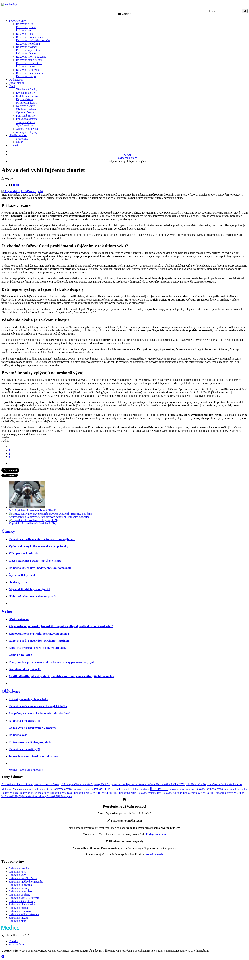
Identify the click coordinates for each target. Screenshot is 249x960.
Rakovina (159, 788)
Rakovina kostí (24, 30)
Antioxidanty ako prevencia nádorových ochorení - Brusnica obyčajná (49, 516)
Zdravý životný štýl (27, 132)
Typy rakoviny (17, 20)
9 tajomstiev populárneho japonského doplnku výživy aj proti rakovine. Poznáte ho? (61, 626)
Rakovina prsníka (26, 27)
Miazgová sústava (26, 102)
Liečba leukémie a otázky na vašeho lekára (35, 560)
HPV (182, 784)
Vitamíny (239, 792)
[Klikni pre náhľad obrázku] (22, 191)
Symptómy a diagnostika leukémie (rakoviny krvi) (39, 713)
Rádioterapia (190, 792)
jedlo (188, 784)
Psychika (133, 788)
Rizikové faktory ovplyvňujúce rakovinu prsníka (39, 633)
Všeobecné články (26, 89)
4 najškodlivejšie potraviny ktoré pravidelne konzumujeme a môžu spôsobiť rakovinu (61, 676)
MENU (126, 14)
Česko (19, 141)
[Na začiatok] (2, 956)
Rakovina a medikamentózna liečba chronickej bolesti (42, 539)
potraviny (79, 789)
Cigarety (96, 784)
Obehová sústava (26, 109)
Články (13, 86)
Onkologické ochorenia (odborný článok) (32, 510)
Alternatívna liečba (27, 128)
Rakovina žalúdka (172, 792)
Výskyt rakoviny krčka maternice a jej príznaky (38, 546)
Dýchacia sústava (26, 92)
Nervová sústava (25, 105)
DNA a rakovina (19, 619)
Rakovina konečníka (28, 43)
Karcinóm (197, 784)
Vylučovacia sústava (27, 125)
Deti (104, 784)
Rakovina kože (24, 33)
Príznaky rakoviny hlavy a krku (28, 699)
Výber (7, 611)
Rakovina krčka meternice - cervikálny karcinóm (39, 640)
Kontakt (13, 145)
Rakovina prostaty (26, 46)
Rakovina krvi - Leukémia (31, 56)
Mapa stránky (16, 944)
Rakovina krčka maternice (31, 73)
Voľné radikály (10, 796)
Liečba (237, 784)
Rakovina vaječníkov (28, 50)
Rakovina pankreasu (28, 69)
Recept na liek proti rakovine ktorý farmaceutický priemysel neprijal (51, 662)
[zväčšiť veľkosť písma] (17, 185)
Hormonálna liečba (167, 784)
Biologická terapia (63, 784)
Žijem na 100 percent (22, 575)
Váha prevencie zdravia (23, 553)
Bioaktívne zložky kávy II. (25, 669)
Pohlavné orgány (26, 115)
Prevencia (101, 789)
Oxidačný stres (18, 582)
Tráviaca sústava (25, 122)
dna (123, 784)
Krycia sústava (24, 99)
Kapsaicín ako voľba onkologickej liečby (32, 523)
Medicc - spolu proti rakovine (26, 769)
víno (35, 796)
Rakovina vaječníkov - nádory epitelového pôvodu (40, 567)
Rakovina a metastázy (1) (24, 720)
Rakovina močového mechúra (33, 40)
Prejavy (89, 788)
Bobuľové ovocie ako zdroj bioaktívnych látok (37, 647)
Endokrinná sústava (27, 96)
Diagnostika (114, 784)
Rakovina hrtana (25, 66)
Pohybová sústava (26, 118)
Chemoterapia (82, 784)
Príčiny (123, 789)
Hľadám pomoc (18, 135)
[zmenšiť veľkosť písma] (14, 185)
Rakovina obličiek (26, 53)
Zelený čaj (67, 796)
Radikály (144, 789)
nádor (28, 788)
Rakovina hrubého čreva (30, 37)
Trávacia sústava (224, 792)
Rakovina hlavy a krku (29, 63)
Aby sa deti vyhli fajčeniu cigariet (29, 589)
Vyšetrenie (25, 796)
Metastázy (19, 789)
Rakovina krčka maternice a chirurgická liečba (38, 706)
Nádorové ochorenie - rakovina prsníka (33, 596)
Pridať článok (16, 82)
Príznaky (113, 789)
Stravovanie (206, 792)
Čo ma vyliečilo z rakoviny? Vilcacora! (32, 727)
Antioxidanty (44, 784)
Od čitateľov (16, 79)
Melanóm (7, 789)
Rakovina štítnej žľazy (29, 59)
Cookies (13, 941)
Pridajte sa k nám (156, 834)
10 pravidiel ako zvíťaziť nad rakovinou (33, 756)
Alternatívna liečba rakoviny (18, 784)
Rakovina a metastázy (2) (24, 749)
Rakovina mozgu (26, 76)
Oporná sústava (25, 112)
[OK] (245, 11)
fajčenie (151, 784)
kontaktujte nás (154, 854)
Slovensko (22, 138)
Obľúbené (10, 691)
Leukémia (227, 784)
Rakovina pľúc (24, 23)
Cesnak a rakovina (20, 654)
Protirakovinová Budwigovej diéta (30, 742)
